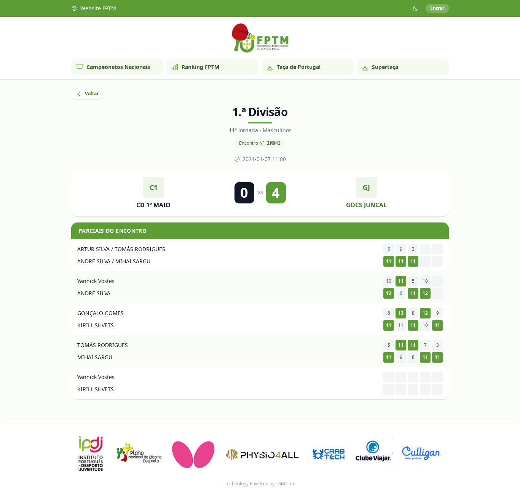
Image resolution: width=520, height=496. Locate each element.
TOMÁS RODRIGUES (102, 345)
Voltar (92, 93)
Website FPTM (98, 8)
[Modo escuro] (415, 8)
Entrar (437, 8)
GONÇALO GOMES (100, 313)
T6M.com (285, 483)
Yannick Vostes (96, 281)
